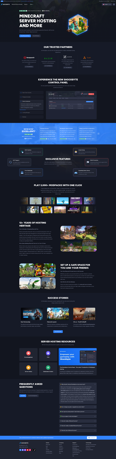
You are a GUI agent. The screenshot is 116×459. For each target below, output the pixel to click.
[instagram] (30, 450)
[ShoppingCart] (114, 4)
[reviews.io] (23, 11)
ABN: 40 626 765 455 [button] (23, 447)
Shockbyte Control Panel (104, 1)
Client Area (113, 1)
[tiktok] (35, 450)
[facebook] (20, 450)
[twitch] (25, 450)
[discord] (23, 450)
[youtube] (28, 450)
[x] (32, 450)
